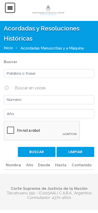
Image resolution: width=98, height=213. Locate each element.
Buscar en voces (30, 87)
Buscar (10, 62)
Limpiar (75, 151)
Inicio (8, 48)
